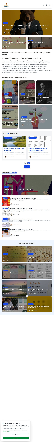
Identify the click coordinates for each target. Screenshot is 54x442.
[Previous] (25, 163)
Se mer (26, 166)
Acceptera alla (16, 438)
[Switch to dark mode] (49, 5)
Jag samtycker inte (16, 434)
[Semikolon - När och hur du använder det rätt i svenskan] (39, 304)
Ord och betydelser (8, 137)
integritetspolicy (6, 431)
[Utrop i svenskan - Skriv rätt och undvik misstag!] (35, 117)
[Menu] (43, 5)
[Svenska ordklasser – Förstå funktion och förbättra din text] (39, 271)
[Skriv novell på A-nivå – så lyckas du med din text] (27, 185)
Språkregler (5, 40)
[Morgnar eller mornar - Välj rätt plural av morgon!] (14, 288)
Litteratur (23, 93)
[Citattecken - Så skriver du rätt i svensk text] (14, 254)
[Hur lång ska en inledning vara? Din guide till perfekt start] (27, 22)
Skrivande (6, 23)
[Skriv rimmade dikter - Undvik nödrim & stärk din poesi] (39, 288)
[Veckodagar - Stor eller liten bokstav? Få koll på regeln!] (39, 254)
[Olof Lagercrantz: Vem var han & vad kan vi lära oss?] (44, 92)
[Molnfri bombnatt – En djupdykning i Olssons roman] (27, 92)
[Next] (28, 163)
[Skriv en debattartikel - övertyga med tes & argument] (10, 92)
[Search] (46, 5)
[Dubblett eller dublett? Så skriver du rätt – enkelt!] (14, 304)
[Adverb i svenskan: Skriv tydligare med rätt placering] (14, 271)
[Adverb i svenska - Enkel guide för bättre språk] (10, 117)
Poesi (29, 287)
